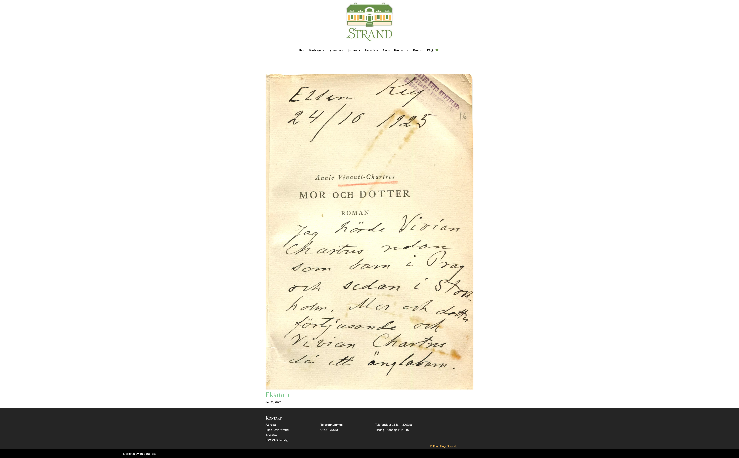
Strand (352, 50)
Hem (301, 50)
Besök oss (315, 50)
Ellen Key (371, 50)
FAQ (430, 50)
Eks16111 (278, 394)
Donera (418, 50)
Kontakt (399, 50)
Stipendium (336, 50)
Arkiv (386, 50)
